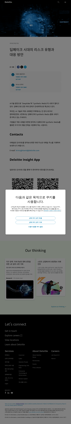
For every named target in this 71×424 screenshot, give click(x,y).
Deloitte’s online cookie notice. (52, 210)
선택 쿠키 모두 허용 (35, 218)
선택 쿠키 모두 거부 (35, 222)
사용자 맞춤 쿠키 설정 (35, 226)
